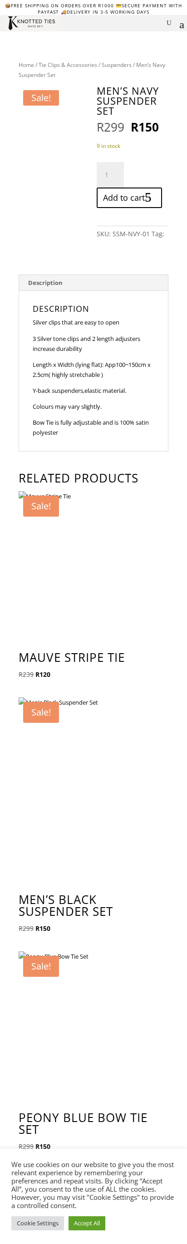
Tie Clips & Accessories (68, 65)
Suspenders (117, 65)
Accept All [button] (87, 1223)
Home (26, 65)
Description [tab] (45, 283)
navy (104, 243)
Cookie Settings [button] (38, 1223)
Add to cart (124, 197)
